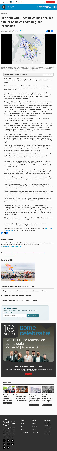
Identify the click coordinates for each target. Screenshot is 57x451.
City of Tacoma (30, 252)
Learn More (28, 374)
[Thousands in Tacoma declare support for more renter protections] (22, 389)
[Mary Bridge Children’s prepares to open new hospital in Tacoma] (35, 389)
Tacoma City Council (39, 252)
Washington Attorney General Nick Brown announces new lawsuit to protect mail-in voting (24, 291)
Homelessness (21, 252)
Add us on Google (48, 74)
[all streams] (55, 7)
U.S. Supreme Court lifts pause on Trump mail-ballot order (16, 295)
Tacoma (14, 252)
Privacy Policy (24, 317)
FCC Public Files (47, 434)
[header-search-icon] (44, 2)
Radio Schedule (24, 432)
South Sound (4, 13)
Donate (51, 2)
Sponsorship (35, 432)
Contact (22, 423)
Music (6, 312)
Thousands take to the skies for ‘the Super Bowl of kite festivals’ (17, 286)
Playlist (34, 420)
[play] (4, 7)
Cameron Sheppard (18, 30)
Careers (34, 429)
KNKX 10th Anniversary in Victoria (28, 367)
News (12, 312)
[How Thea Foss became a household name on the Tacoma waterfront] (48, 389)
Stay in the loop (32, 315)
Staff (22, 426)
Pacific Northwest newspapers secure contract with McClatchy (8, 397)
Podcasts (34, 423)
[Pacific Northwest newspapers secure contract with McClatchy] (9, 389)
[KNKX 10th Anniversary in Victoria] (28, 343)
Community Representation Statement (47, 424)
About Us (23, 420)
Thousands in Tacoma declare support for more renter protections (21, 397)
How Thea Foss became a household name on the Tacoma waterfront (47, 398)
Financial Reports (48, 420)
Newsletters (35, 426)
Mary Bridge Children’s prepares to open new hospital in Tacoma (34, 398)
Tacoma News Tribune (9, 255)
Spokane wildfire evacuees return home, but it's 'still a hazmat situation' (19, 300)
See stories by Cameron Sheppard (11, 246)
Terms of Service (48, 428)
